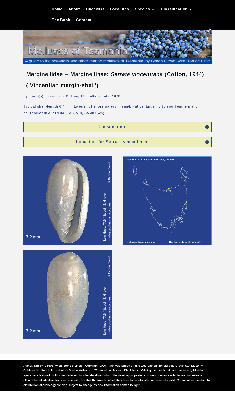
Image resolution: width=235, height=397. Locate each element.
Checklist (95, 9)
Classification (174, 9)
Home (57, 9)
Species (142, 9)
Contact (84, 20)
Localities (119, 9)
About (74, 9)
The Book (61, 20)
